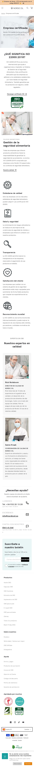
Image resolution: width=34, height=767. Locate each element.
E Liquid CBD (8, 608)
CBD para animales (10, 612)
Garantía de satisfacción (11, 687)
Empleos (6, 637)
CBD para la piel (9, 604)
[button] (2, 8)
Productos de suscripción (12, 666)
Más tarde (17, 764)
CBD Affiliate (8, 645)
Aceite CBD (7, 582)
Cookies (20, 740)
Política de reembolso (10, 683)
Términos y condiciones (17, 737)
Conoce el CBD (8, 670)
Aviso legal (8, 737)
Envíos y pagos (8, 661)
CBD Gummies (8, 591)
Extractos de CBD (9, 595)
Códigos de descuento (11, 678)
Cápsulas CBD (8, 587)
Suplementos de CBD (10, 599)
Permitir (28, 764)
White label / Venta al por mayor (14, 641)
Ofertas (6, 616)
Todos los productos (10, 620)
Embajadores (8, 649)
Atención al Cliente (10, 674)
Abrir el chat (8, 527)
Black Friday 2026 (9, 625)
